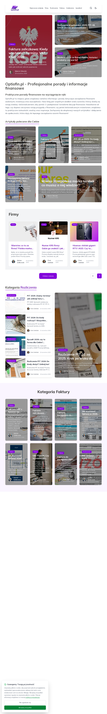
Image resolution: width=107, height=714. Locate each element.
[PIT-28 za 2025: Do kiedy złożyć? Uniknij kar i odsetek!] (86, 145)
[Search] (91, 8)
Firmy (46, 8)
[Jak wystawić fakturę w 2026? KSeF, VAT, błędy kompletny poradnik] (90, 420)
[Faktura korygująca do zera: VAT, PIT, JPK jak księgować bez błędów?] (66, 420)
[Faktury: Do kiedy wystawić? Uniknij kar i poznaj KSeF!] (53, 145)
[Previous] (93, 276)
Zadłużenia (70, 8)
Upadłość (79, 8)
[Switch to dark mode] (95, 8)
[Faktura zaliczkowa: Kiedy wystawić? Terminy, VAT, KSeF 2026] (28, 46)
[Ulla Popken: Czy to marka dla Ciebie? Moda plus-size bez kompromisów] (41, 464)
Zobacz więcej (48, 276)
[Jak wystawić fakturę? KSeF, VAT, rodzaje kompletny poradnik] (16, 464)
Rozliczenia (54, 8)
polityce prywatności (33, 697)
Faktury (62, 8)
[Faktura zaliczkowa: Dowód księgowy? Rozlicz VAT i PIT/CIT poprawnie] (41, 420)
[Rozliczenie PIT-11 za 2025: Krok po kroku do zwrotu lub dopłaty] (78, 335)
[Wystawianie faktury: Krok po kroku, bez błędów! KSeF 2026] (20, 184)
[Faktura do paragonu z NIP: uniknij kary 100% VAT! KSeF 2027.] (66, 464)
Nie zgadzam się (25, 702)
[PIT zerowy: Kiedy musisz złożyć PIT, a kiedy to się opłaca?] (90, 464)
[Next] (99, 276)
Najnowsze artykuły (36, 8)
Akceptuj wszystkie (25, 708)
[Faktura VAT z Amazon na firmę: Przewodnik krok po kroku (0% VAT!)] (16, 420)
